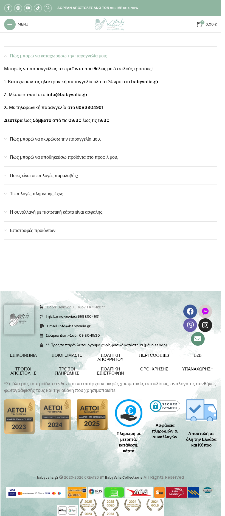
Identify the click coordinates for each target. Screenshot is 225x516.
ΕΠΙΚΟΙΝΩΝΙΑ (23, 355)
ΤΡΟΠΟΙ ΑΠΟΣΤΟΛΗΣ (23, 371)
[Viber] (190, 325)
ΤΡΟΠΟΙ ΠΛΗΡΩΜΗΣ (67, 371)
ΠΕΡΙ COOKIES (154, 355)
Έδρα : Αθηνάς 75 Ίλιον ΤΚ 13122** (75, 307)
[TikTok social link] (38, 8)
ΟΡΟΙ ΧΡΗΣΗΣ (154, 369)
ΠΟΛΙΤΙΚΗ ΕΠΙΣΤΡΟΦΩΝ (110, 371)
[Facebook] (190, 311)
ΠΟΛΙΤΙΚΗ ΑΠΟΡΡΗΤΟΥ (110, 357)
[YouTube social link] (28, 8)
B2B (198, 355)
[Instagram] (205, 325)
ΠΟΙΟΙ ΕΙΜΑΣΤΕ (67, 355)
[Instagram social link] (18, 8)
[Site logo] (110, 24)
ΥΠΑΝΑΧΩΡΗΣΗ (197, 369)
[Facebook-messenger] (205, 311)
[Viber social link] (48, 8)
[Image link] (19, 416)
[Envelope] (198, 339)
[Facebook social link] (8, 8)
